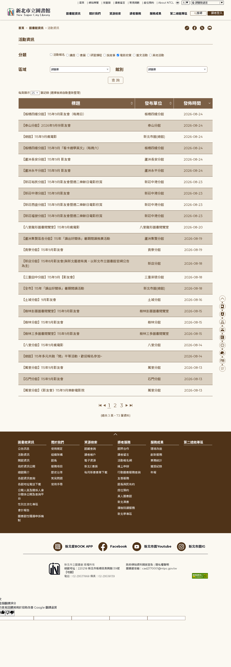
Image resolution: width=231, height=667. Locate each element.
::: (2, 2)
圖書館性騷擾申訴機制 (31, 518)
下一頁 (127, 405)
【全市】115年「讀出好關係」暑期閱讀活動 (53, 288)
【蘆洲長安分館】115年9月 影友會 (46, 159)
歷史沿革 (57, 472)
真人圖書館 (124, 496)
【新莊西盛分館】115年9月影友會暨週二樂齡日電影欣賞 (62, 205)
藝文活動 (142, 55)
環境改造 (156, 449)
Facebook (118, 546)
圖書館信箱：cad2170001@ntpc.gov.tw (151, 568)
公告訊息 (23, 449)
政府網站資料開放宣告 (139, 564)
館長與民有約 (126, 484)
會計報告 (23, 510)
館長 (54, 460)
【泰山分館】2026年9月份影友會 (46, 126)
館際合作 (123, 449)
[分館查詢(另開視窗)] (222, 322)
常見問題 (134, 2)
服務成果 (155, 13)
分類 (22, 55)
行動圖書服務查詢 (129, 472)
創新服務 (156, 454)
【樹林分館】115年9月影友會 (42, 322)
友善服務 (123, 478)
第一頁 (100, 405)
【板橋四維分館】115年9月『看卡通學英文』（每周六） (61, 148)
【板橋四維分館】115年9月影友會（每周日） (54, 114)
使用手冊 (57, 484)
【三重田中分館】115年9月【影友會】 (49, 277)
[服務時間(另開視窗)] (222, 345)
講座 (72, 55)
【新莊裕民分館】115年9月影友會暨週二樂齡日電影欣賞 (62, 182)
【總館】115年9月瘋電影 (39, 137)
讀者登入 (217, 13)
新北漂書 (123, 502)
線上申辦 (123, 466)
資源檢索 (115, 13)
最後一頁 (131, 405)
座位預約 (149, 2)
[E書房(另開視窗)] (222, 337)
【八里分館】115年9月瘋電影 (42, 345)
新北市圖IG (197, 546)
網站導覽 (94, 2)
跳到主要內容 (9, 2)
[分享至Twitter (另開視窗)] (202, 28)
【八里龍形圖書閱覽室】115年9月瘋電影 (51, 227)
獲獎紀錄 (156, 466)
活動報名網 (124, 460)
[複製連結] (187, 28)
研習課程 (96, 55)
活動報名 (59, 54)
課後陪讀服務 (126, 508)
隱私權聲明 (162, 564)
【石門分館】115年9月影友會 (42, 379)
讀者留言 (120, 2)
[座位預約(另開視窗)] (222, 353)
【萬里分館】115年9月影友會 (42, 368)
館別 (119, 69)
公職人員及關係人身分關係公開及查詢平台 (31, 494)
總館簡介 (23, 472)
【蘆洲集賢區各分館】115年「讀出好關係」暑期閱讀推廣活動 (66, 239)
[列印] (210, 28)
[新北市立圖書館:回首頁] (28, 12)
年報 (153, 472)
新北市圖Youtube (157, 546)
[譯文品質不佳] (10, 613)
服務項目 (57, 466)
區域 (22, 69)
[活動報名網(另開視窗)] (222, 368)
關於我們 (95, 13)
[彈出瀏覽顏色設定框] (177, 3)
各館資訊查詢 (26, 478)
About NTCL (166, 2)
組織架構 (57, 454)
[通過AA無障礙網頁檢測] (200, 576)
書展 (83, 55)
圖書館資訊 (73, 13)
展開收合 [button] (115, 434)
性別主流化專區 (28, 504)
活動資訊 (23, 454)
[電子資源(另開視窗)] (222, 330)
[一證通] (222, 361)
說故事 (111, 55)
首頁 (81, 2)
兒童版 (107, 2)
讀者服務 (135, 13)
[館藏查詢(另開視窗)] (222, 306)
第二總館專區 (178, 13)
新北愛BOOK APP (79, 546)
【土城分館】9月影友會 (39, 300)
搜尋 (199, 13)
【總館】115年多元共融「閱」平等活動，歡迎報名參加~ (62, 356)
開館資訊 (23, 460)
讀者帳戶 (90, 454)
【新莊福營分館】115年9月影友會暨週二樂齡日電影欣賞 (62, 216)
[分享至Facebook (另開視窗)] (195, 28)
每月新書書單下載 (95, 472)
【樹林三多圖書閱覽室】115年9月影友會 (51, 334)
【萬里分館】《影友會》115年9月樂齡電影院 (53, 390)
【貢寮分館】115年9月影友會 (42, 250)
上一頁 (104, 405)
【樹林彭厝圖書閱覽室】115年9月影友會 (51, 311)
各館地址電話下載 (29, 484)
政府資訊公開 (26, 466)
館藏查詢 (90, 449)
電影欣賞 (126, 55)
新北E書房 (91, 466)
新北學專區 (124, 514)
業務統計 (156, 460)
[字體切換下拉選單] (185, 3)
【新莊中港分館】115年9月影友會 (46, 193)
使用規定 (57, 449)
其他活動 (158, 55)
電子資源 (90, 460)
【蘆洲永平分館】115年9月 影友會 (46, 171)
